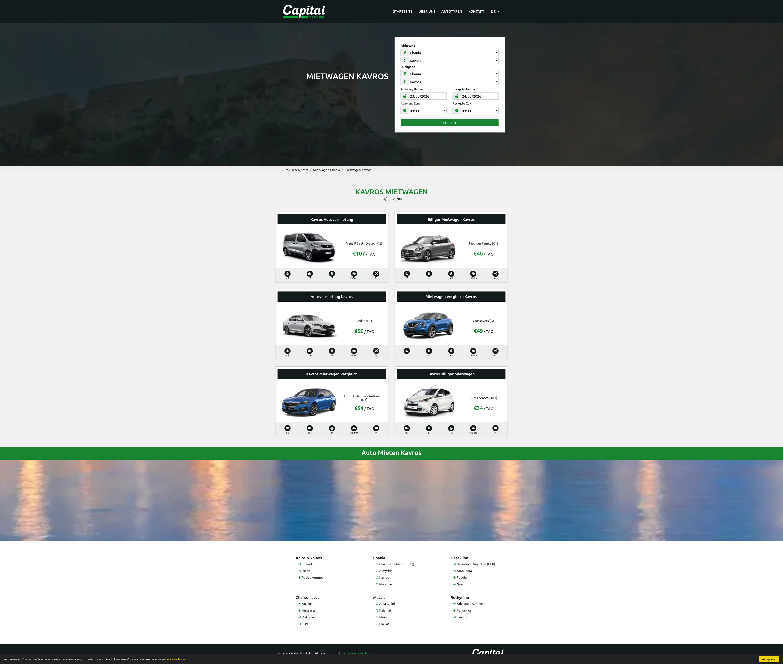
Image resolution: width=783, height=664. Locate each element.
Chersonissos (307, 597)
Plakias (384, 623)
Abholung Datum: (412, 89)
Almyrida (385, 570)
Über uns (427, 11)
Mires (383, 616)
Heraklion (459, 557)
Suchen (449, 123)
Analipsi (307, 603)
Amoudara (464, 570)
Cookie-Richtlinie (175, 659)
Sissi (305, 623)
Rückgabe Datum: (464, 89)
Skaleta (462, 616)
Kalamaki (385, 610)
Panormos (464, 610)
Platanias (385, 584)
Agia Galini (387, 603)
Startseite (403, 11)
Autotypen (451, 11)
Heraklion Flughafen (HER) (476, 563)
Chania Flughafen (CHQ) (396, 563)
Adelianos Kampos (470, 603)
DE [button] (494, 11)
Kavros (384, 577)
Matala (379, 597)
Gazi (460, 584)
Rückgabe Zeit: (462, 103)
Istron (306, 570)
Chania (379, 557)
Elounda (307, 563)
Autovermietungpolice (355, 653)
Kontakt (476, 11)
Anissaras (308, 610)
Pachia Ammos (312, 577)
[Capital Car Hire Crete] (304, 11)
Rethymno (460, 597)
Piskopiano (309, 616)
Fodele (462, 577)
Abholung (408, 45)
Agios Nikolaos (309, 557)
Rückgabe (408, 66)
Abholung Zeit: (410, 103)
